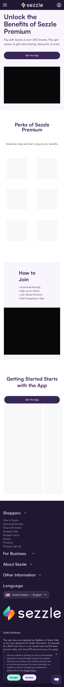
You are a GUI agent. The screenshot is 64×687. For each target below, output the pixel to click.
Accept (14, 677)
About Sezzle (15, 564)
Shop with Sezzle (12, 527)
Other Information (19, 575)
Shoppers (12, 513)
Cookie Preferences (11, 632)
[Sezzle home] (32, 5)
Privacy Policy (30, 670)
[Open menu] (5, 5)
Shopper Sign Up (12, 546)
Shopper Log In (11, 535)
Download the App (13, 523)
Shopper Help (10, 531)
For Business (14, 553)
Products (8, 542)
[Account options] (59, 5)
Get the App (32, 55)
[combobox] (26, 594)
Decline (29, 677)
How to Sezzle (10, 520)
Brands (7, 538)
